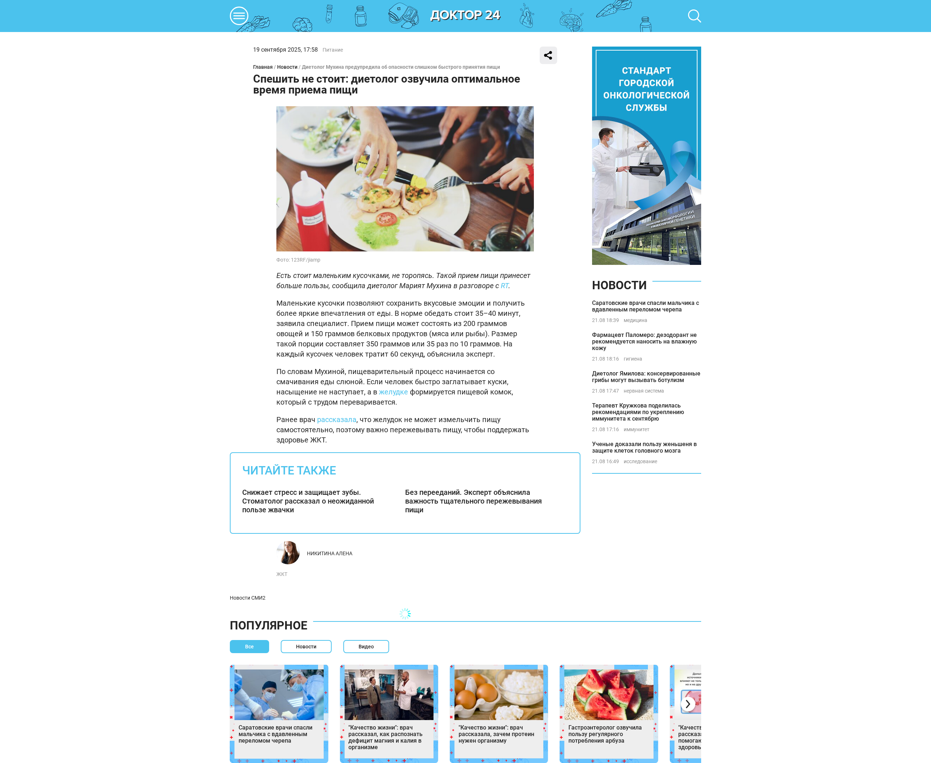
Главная (263, 67)
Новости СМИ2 (247, 598)
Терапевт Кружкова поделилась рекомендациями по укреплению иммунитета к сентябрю (638, 412)
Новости (287, 67)
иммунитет (637, 429)
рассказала (336, 419)
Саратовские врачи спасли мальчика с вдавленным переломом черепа (645, 306)
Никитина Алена (329, 553)
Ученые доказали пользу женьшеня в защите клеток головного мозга (644, 447)
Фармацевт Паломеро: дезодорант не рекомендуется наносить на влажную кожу (644, 341)
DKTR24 (465, 16)
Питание (333, 50)
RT (504, 285)
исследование (640, 461)
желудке (393, 392)
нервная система (644, 391)
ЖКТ (281, 574)
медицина (635, 320)
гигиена (633, 359)
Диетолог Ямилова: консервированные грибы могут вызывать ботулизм (646, 377)
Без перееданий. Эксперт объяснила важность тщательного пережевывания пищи (473, 501)
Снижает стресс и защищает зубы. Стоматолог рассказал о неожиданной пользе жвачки (308, 501)
